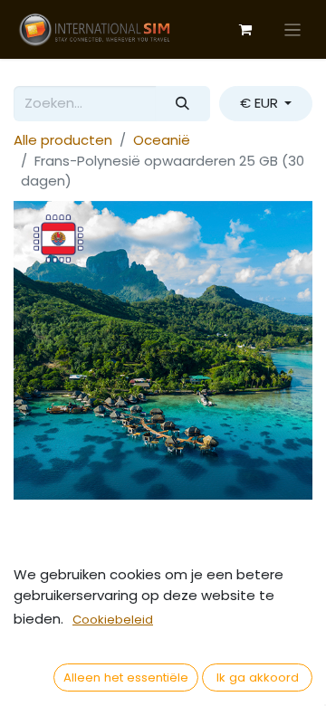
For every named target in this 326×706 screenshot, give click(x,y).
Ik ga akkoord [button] (257, 677)
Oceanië (161, 139)
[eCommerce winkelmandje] (245, 30)
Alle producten (63, 139)
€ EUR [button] (261, 102)
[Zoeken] (183, 103)
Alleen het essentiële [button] (125, 677)
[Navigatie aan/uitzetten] (293, 29)
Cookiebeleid (112, 619)
